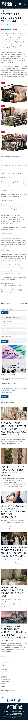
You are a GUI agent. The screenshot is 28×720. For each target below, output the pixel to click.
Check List (3, 686)
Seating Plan (3, 683)
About (2, 693)
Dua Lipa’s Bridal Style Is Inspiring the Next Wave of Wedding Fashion (14, 471)
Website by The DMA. (17, 713)
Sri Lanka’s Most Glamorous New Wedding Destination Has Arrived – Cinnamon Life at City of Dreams (13, 633)
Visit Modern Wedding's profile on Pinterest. (13, 401)
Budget (2, 687)
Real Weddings (3, 663)
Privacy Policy (13, 714)
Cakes (2, 666)
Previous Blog (6, 303)
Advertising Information (5, 694)
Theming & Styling (4, 669)
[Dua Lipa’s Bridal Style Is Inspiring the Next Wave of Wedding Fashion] (14, 456)
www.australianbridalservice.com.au (13, 285)
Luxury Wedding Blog (16, 716)
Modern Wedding (14, 707)
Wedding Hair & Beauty (5, 679)
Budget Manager (11, 388)
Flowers (2, 668)
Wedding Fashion (4, 675)
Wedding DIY (3, 677)
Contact (2, 696)
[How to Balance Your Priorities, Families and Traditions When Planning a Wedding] (14, 538)
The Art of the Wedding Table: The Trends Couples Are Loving (12, 591)
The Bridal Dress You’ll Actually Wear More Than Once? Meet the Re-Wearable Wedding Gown (14, 429)
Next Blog (23, 303)
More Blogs (3, 656)
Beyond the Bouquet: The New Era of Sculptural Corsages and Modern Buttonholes (13, 511)
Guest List (18, 388)
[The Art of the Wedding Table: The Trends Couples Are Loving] (14, 577)
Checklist (4, 388)
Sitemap (2, 697)
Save (3, 83)
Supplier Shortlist (10, 390)
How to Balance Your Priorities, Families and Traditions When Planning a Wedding (14, 551)
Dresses (2, 665)
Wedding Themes (4, 676)
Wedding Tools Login (5, 692)
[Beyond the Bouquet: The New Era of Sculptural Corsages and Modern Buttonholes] (14, 497)
